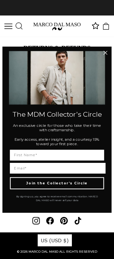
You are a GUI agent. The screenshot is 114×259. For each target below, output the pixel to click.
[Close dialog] (105, 52)
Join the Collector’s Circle (56, 183)
